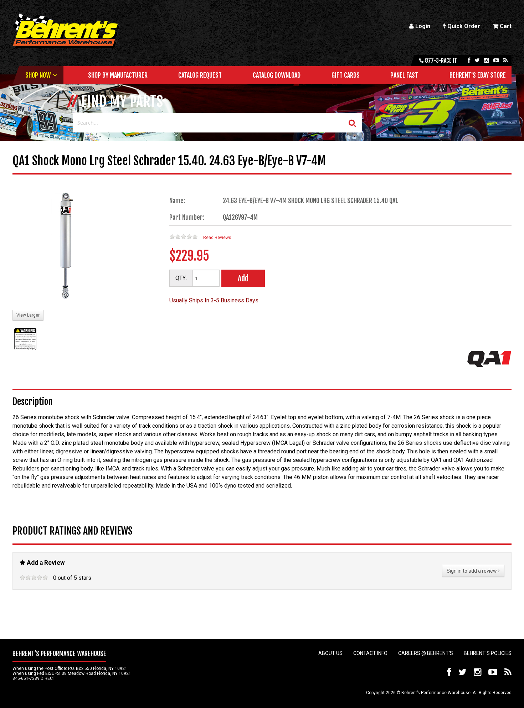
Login (422, 26)
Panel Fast (404, 75)
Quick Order (463, 26)
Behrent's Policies (488, 653)
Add (243, 278)
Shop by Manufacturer (118, 75)
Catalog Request (200, 75)
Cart (505, 26)
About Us (330, 653)
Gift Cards (346, 75)
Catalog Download (276, 75)
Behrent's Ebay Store (477, 75)
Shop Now (38, 75)
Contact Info (370, 653)
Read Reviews (217, 237)
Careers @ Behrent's (425, 653)
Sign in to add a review (472, 571)
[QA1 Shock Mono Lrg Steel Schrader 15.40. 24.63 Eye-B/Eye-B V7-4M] (65, 246)
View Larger (28, 315)
